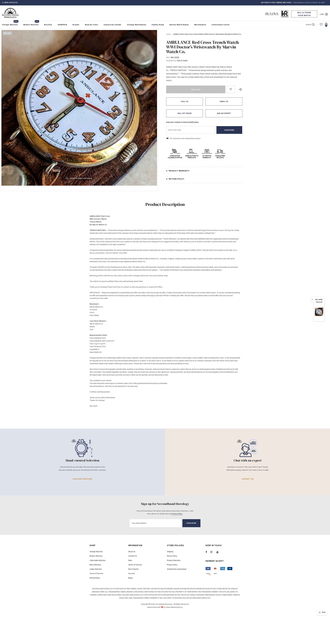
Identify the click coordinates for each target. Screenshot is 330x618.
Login (322, 14)
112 (171, 138)
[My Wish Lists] (321, 25)
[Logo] (10, 13)
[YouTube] (218, 552)
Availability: (171, 61)
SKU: (168, 57)
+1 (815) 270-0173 (10, 3)
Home (168, 34)
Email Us (224, 101)
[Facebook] (208, 552)
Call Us (184, 101)
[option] (79, 108)
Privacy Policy (176, 514)
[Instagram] (212, 552)
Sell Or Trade (185, 113)
